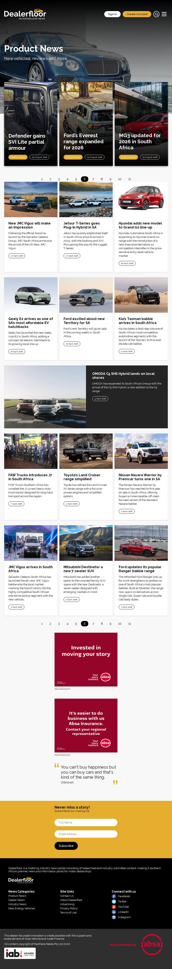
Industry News (17, 904)
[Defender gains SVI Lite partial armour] (30, 124)
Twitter (122, 901)
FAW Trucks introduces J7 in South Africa (30, 477)
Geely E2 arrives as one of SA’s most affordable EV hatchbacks (30, 323)
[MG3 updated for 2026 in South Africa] (141, 124)
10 (119, 179)
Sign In (112, 14)
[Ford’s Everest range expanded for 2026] (85, 124)
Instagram (124, 917)
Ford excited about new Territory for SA (84, 321)
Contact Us (67, 895)
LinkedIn (123, 912)
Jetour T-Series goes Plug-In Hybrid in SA (82, 225)
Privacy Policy (69, 908)
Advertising (67, 904)
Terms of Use (68, 912)
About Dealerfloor (71, 900)
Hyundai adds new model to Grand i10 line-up (140, 225)
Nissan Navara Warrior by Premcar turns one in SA (140, 477)
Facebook (124, 896)
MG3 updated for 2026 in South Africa (139, 141)
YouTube (123, 906)
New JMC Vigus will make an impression (29, 225)
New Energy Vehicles (21, 908)
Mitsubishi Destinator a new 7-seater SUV (83, 569)
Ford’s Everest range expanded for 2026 (84, 141)
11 (129, 179)
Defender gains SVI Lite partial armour (27, 142)
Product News (18, 157)
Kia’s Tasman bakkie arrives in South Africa (137, 321)
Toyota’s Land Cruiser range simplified (82, 477)
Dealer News (16, 900)
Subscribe (66, 846)
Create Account (136, 14)
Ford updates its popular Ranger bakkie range (140, 569)
